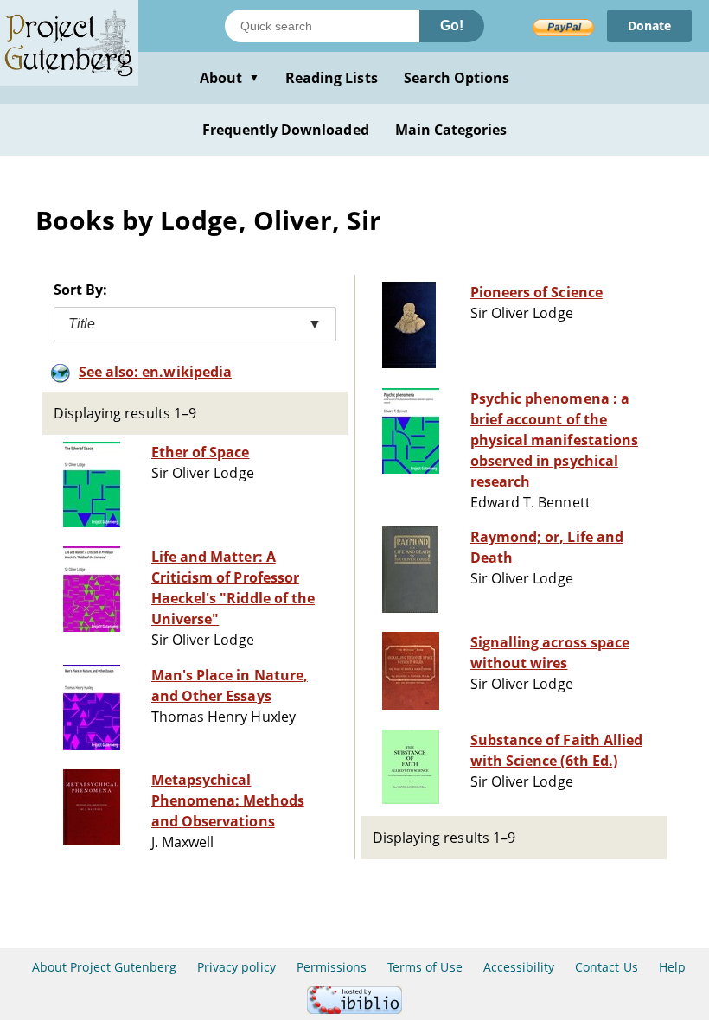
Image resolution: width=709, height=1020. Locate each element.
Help (672, 967)
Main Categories (451, 129)
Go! (451, 25)
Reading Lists (331, 77)
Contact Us (606, 967)
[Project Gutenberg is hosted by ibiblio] (354, 1009)
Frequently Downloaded (285, 129)
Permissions (332, 967)
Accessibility (519, 967)
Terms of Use (424, 967)
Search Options (457, 77)
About (229, 77)
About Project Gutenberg (104, 967)
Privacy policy (236, 967)
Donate (649, 25)
